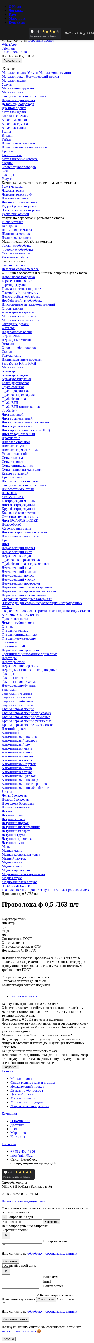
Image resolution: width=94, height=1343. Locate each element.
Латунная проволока (66, 890)
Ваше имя (50, 1277)
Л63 (86, 890)
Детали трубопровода (18, 622)
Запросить (52, 1221)
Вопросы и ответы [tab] (24, 996)
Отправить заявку (15, 1319)
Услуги (7, 179)
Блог (12, 14)
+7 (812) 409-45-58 (16, 886)
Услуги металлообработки (29, 1106)
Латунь (45, 890)
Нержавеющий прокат (18, 548)
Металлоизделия (14, 112)
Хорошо (8, 1339)
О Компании (18, 7)
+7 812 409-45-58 (23, 1151)
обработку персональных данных (52, 1253)
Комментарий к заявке (56, 1295)
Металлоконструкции (26, 1102)
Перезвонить (11, 60)
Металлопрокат (13, 367)
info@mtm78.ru (21, 1155)
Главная (8, 890)
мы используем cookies (19, 1331)
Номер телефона (55, 1241)
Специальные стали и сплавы (24, 485)
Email (47, 1281)
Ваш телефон (53, 1286)
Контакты (17, 22)
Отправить (10, 1261)
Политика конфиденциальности (26, 1201)
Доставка (16, 10)
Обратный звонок (41, 40)
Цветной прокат (14, 729)
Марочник (17, 18)
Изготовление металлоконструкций (28, 304)
